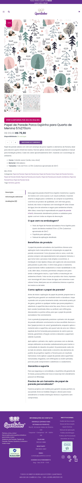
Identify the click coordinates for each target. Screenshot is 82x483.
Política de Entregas (67, 433)
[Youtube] (76, 460)
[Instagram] (63, 457)
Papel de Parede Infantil (12, 177)
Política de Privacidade (67, 436)
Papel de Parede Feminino (64, 174)
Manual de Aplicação (67, 430)
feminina (11, 183)
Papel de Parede (18, 174)
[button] (9, 12)
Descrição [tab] (9, 192)
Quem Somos (67, 427)
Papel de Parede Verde (21, 180)
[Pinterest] (69, 457)
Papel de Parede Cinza (47, 174)
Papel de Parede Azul (32, 174)
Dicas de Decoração (67, 424)
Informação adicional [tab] (14, 197)
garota (17, 183)
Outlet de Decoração (67, 421)
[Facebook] (74, 457)
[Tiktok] (70, 460)
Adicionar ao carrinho (31, 142)
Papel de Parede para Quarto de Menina (55, 177)
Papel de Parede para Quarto (31, 177)
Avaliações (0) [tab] (11, 201)
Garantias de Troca (67, 439)
